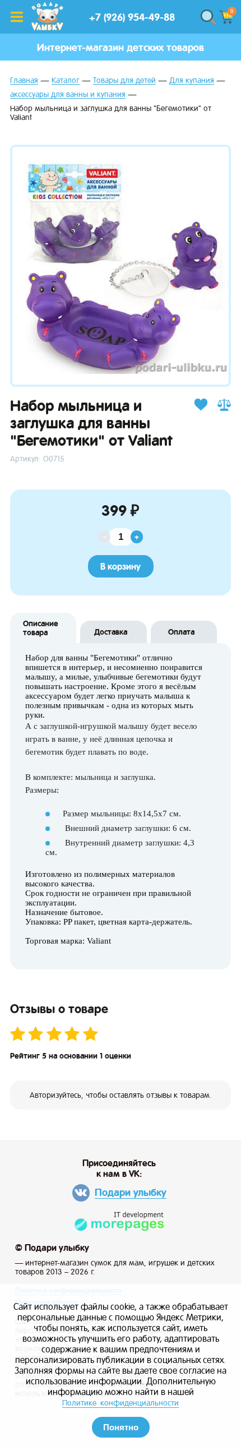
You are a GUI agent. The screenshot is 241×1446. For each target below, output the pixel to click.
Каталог (66, 80)
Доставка (110, 631)
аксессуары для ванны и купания (68, 94)
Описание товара (40, 628)
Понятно (120, 1427)
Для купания (191, 80)
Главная (24, 80)
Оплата (181, 631)
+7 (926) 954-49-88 (132, 17)
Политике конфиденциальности (120, 1402)
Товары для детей (124, 80)
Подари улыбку (130, 1192)
